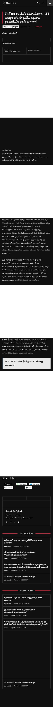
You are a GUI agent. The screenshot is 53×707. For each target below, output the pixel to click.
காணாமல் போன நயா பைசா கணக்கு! (19, 577)
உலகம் (6, 558)
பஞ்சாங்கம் (7, 546)
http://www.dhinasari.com (13, 515)
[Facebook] (6, 58)
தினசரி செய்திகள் (9, 43)
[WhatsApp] (18, 58)
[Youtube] (19, 522)
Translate (38, 27)
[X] (12, 58)
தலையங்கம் (7, 580)
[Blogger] (7, 522)
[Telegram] (23, 58)
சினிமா (5, 33)
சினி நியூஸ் (13, 33)
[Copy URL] (35, 58)
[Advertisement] (26, 91)
